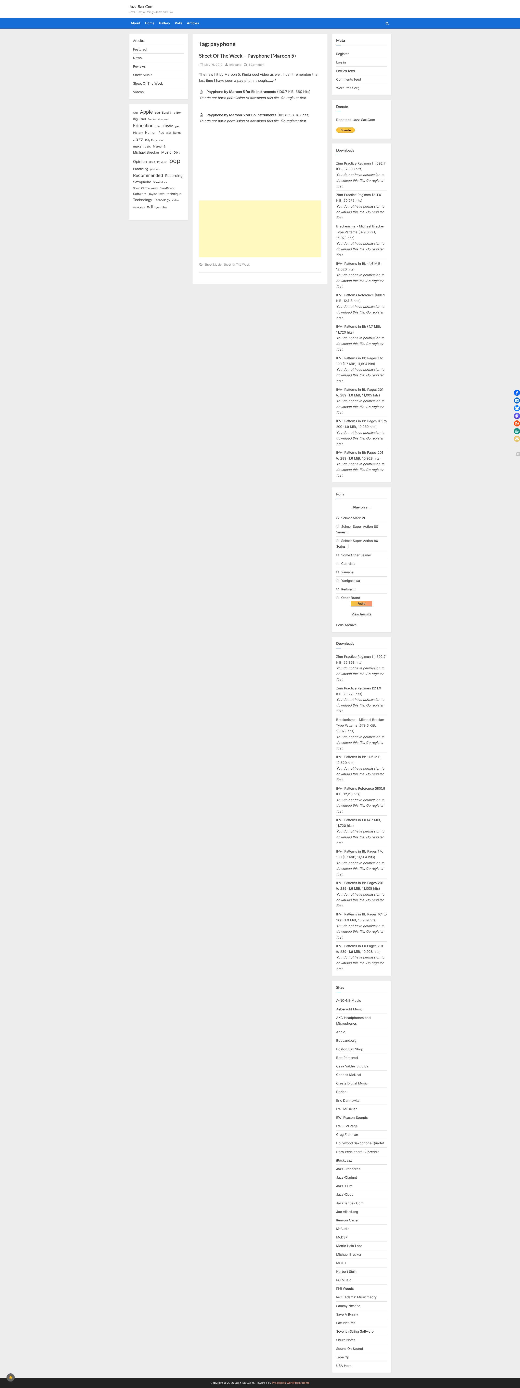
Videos (138, 92)
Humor (150, 132)
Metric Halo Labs (349, 1246)
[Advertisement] (260, 228)
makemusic (142, 146)
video (175, 200)
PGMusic (162, 162)
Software (139, 194)
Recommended (148, 175)
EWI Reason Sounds (352, 1118)
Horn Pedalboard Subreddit (357, 1152)
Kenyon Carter (347, 1220)
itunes (177, 132)
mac (161, 140)
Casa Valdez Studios (352, 1066)
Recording (174, 175)
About (135, 23)
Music (166, 152)
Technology (142, 200)
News (137, 58)
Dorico (341, 1092)
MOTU (341, 1263)
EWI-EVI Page (347, 1126)
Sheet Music (213, 264)
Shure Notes (345, 1340)
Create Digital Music (352, 1083)
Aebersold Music (349, 1009)
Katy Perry (151, 140)
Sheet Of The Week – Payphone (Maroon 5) (247, 56)
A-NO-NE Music (348, 1000)
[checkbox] (10, 1377)
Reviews (139, 66)
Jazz (138, 139)
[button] (517, 393)
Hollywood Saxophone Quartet (360, 1143)
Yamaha (347, 572)
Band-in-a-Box (171, 112)
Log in (341, 62)
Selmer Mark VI (353, 518)
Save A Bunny (347, 1314)
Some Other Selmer (356, 555)
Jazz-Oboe (344, 1194)
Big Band (139, 119)
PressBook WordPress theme (291, 1382)
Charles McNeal (348, 1075)
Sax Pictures (345, 1323)
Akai (135, 112)
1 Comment (256, 65)
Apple (146, 112)
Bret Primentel (347, 1058)
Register (342, 54)
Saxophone (142, 182)
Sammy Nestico (348, 1306)
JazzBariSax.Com (349, 1203)
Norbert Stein (346, 1272)
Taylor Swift (156, 194)
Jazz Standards (348, 1169)
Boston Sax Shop (349, 1049)
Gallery (164, 23)
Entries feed (345, 71)
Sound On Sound (349, 1349)
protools (154, 169)
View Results (362, 614)
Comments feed (348, 79)
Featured (140, 49)
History (138, 132)
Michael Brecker (146, 152)
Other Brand (350, 598)
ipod (168, 132)
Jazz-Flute (344, 1186)
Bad (157, 112)
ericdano (235, 64)
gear (178, 126)
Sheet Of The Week (236, 264)
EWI (158, 126)
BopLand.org (346, 1040)
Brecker (152, 119)
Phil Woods (345, 1289)
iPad (161, 133)
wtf (150, 207)
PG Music (343, 1280)
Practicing (140, 169)
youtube (161, 207)
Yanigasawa (350, 581)
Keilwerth (348, 589)
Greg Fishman (347, 1135)
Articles (193, 23)
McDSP (342, 1237)
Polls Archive (346, 625)
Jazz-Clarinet (346, 1177)
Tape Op (342, 1357)
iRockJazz (344, 1160)
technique (174, 194)
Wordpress (139, 207)
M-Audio (343, 1229)
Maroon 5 (159, 146)
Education (143, 125)
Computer (163, 119)
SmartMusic (167, 188)
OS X (152, 162)
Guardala (348, 564)
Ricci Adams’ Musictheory (356, 1297)
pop (174, 160)
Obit (176, 152)
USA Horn (344, 1366)
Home (150, 23)
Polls (178, 23)
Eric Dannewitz (348, 1100)
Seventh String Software (355, 1331)
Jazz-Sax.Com (141, 6)
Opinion (140, 161)
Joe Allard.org (347, 1212)
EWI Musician (347, 1109)
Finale (168, 126)
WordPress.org (348, 88)
